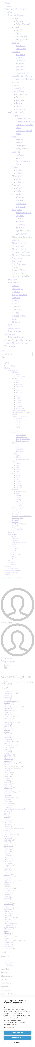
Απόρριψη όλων (17, 1037)
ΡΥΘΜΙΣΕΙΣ (17, 1043)
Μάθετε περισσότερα (9, 1027)
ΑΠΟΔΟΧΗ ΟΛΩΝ (17, 1032)
